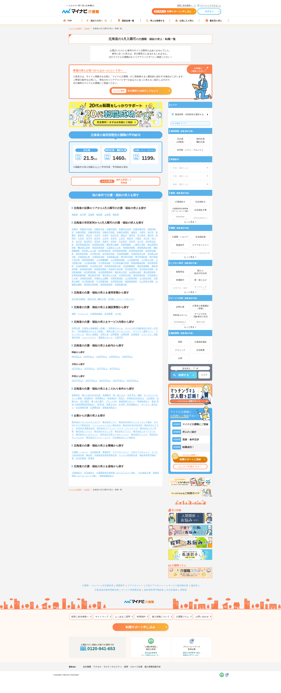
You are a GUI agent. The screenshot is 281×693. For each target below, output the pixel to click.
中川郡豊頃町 (102, 281)
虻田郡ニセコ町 (89, 251)
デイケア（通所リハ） (143, 331)
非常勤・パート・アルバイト (121, 299)
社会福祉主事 (144, 473)
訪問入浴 (104, 334)
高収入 (122, 398)
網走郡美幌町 (143, 266)
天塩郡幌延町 (129, 266)
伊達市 (114, 241)
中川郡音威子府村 (121, 263)
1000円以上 (88, 356)
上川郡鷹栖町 (102, 260)
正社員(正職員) (78, 299)
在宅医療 (108, 314)
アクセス (97, 667)
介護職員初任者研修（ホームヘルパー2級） (116, 473)
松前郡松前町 (98, 244)
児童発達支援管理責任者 (105, 455)
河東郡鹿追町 (117, 278)
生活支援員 (81, 458)
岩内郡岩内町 (82, 254)
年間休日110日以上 (135, 398)
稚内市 (151, 235)
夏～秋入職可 (97, 401)
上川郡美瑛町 (90, 263)
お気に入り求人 (186, 20)
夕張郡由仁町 (84, 257)
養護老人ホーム (105, 337)
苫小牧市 (141, 235)
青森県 (75, 214)
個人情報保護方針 (152, 667)
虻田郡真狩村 (104, 251)
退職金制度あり (109, 407)
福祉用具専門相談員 (154, 590)
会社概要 (87, 667)
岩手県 (83, 214)
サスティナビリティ (112, 667)
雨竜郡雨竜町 (88, 260)
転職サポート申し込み (140, 627)
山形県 (107, 214)
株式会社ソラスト (84, 431)
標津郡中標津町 (91, 284)
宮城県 (91, 214)
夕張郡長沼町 (98, 257)
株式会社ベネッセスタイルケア (86, 422)
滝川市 (146, 238)
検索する (183, 375)
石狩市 (132, 241)
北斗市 (140, 241)
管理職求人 (100, 398)
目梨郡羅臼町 (121, 284)
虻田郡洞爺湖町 (79, 275)
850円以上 (76, 356)
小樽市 (142, 232)
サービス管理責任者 (128, 455)
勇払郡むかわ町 (109, 275)
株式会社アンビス (139, 434)
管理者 (91, 458)
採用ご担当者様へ (80, 616)
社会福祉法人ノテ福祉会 (124, 437)
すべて (180, 123)
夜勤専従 (76, 395)
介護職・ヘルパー (80, 452)
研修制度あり (143, 401)
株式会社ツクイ (109, 422)
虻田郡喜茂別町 (136, 251)
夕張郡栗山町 (113, 257)
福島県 (116, 214)
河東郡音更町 (86, 278)
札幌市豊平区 (139, 229)
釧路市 (81, 235)
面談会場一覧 (128, 20)
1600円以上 (127, 356)
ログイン (209, 11)
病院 (74, 314)
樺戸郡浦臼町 (141, 257)
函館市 (134, 232)
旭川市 (151, 232)
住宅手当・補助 (134, 395)
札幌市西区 (81, 232)
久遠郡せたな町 (114, 247)
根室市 (130, 238)
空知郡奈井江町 (138, 254)
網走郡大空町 (121, 272)
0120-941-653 (101, 648)
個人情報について (160, 616)
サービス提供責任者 (178, 585)
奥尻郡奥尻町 (98, 247)
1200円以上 (101, 356)
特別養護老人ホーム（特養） (91, 331)
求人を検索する (157, 20)
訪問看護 (115, 334)
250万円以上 (77, 380)
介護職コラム (182, 616)
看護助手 (106, 452)
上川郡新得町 (131, 278)
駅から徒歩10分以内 (91, 395)
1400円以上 (114, 356)
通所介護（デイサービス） (119, 331)
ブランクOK (111, 401)
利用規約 (141, 616)
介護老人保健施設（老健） (94, 328)
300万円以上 (91, 380)
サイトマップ (101, 616)
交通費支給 (95, 407)
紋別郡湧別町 (90, 272)
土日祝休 (150, 398)
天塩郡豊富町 (82, 266)
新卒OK (100, 404)
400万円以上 (119, 380)
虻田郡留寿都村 (120, 251)
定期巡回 (135, 334)
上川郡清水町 (145, 278)
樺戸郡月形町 (127, 257)
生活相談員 (95, 452)
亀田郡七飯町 (113, 244)
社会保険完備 (82, 407)
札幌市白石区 (125, 229)
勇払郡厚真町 (149, 272)
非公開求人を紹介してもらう (135, 91)
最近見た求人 (216, 20)
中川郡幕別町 (88, 281)
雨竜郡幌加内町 (138, 263)
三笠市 (122, 238)
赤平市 (89, 238)
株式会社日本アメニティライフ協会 (135, 422)
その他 (118, 314)
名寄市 (114, 238)
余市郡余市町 (108, 254)
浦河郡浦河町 (139, 275)
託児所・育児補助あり (129, 404)
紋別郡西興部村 (105, 272)
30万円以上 (114, 368)
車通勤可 (107, 395)
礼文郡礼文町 (96, 266)
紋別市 (97, 238)
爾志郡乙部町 (84, 247)
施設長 (89, 455)
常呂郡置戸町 (131, 269)
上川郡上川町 (147, 260)
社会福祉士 (89, 473)
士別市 (105, 238)
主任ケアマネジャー (140, 452)
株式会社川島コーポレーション (114, 434)
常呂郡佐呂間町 (146, 269)
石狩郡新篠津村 (83, 244)
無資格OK (111, 398)
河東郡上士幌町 (101, 278)
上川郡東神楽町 (118, 260)
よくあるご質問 (122, 616)
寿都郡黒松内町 (144, 247)
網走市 (124, 235)
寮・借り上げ (119, 395)
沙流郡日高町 (125, 275)
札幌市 (75, 229)
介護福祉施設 (96, 314)
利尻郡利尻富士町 (112, 266)
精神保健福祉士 (107, 476)
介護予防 (119, 337)
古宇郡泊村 (95, 254)
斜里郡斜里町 (86, 269)
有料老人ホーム (116, 328)
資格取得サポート (127, 401)
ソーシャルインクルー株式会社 (106, 425)
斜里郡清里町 (100, 269)
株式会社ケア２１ (123, 431)
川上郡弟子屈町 (146, 281)
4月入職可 (84, 401)
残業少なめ (111, 404)
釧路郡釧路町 (131, 281)
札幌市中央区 (86, 229)
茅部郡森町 (126, 244)
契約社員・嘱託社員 (97, 299)
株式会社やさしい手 (103, 431)
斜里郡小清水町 (116, 269)
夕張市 (105, 235)
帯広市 (89, 235)
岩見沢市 (115, 235)
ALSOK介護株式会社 (85, 428)
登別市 (97, 241)
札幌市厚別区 (94, 232)
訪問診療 (125, 334)
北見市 (97, 235)
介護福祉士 (77, 473)
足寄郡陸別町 (117, 281)
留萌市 (132, 235)
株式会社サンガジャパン (87, 434)
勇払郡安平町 (94, 275)
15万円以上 (77, 368)
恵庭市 (105, 241)
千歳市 (138, 238)
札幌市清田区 (123, 232)
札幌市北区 (99, 229)
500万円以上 (132, 380)
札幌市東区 (112, 229)
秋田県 (99, 214)
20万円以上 (89, 368)
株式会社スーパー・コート (98, 437)
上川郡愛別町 (133, 260)
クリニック (83, 314)
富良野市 (88, 241)
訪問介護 (76, 328)
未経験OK (88, 398)
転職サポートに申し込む (173, 11)
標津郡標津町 (106, 284)
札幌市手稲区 (108, 232)
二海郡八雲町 (139, 244)
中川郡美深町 (104, 263)
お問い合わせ (202, 616)
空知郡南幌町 (123, 254)
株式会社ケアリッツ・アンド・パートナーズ (117, 428)
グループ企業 (136, 667)
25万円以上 (102, 368)
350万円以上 (105, 380)
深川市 (79, 241)
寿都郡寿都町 (129, 247)
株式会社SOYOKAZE (132, 425)
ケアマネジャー (135, 585)
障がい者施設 (92, 334)
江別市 (81, 238)
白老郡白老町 (135, 272)
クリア (204, 375)
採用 (126, 667)
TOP (69, 20)
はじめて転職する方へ (190, 466)
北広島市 (123, 241)
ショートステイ (89, 337)
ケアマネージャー (121, 452)
